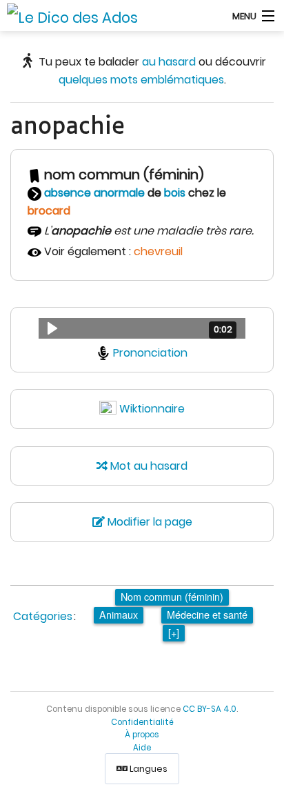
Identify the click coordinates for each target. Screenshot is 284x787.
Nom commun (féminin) (172, 596)
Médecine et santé (207, 614)
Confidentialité (142, 722)
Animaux (118, 614)
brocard (49, 211)
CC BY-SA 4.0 (209, 709)
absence (67, 193)
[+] (173, 632)
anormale (119, 193)
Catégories (42, 616)
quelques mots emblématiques (141, 80)
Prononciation (150, 353)
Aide (142, 747)
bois (174, 193)
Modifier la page (148, 522)
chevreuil (158, 251)
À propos (142, 734)
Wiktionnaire (152, 409)
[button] (142, 328)
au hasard (169, 62)
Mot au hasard (147, 466)
